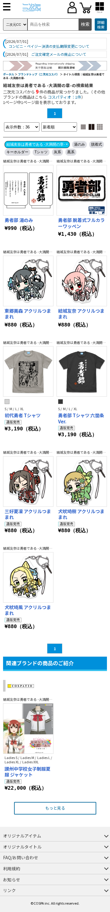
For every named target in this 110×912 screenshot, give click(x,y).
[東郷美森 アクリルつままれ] (28, 281)
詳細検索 (101, 25)
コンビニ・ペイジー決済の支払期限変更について (49, 46)
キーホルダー (17, 152)
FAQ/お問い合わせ (20, 857)
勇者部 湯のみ (19, 220)
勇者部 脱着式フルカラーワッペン (81, 223)
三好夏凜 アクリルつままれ (28, 514)
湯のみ (79, 144)
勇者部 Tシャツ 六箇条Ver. (81, 418)
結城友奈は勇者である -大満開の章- (30, 160)
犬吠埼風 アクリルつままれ (28, 610)
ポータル (8, 74)
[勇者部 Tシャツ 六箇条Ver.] (82, 371)
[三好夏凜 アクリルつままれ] (28, 481)
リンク (9, 890)
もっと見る (55, 808)
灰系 (57, 152)
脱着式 (96, 144)
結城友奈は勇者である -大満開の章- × (37, 144)
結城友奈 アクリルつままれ (81, 313)
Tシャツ (41, 152)
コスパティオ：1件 (64, 97)
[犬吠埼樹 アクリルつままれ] (82, 481)
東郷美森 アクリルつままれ (28, 313)
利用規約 (11, 868)
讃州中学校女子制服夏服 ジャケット (27, 771)
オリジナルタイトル (22, 847)
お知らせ (11, 879)
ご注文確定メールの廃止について (58, 54)
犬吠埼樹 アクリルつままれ (81, 514)
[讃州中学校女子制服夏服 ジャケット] (28, 729)
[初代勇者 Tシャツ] (28, 371)
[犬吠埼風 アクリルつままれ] (28, 577)
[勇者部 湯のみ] (28, 190)
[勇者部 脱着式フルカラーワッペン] (82, 190)
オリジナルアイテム (22, 836)
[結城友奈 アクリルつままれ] (82, 281)
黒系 (71, 152)
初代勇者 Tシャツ (23, 415)
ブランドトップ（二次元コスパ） (38, 74)
